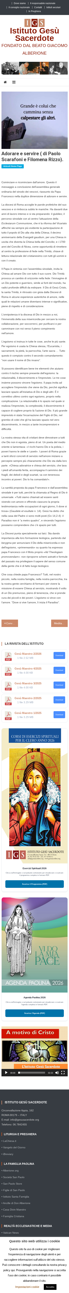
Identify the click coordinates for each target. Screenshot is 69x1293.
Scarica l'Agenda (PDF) (34, 1013)
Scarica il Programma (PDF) (34, 884)
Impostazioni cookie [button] (27, 1286)
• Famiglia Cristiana (12, 1216)
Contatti (38, 7)
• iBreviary (7, 1154)
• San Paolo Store (11, 1183)
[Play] (6, 1073)
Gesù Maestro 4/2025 (28, 668)
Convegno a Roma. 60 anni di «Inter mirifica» (12, 623)
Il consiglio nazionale (19, 7)
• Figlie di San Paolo (13, 1190)
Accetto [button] (50, 1287)
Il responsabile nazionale (42, 3)
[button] (34, 1051)
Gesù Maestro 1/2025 (28, 712)
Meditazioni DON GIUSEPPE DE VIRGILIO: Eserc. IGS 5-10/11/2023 (61, 623)
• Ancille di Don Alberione (15, 1203)
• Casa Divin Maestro (13, 1209)
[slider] (31, 1073)
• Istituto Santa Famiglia (15, 1196)
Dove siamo (20, 3)
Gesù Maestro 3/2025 (28, 683)
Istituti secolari (53, 7)
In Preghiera (35, 11)
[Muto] (57, 1073)
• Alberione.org (10, 1170)
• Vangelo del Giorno (13, 1147)
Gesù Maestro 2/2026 (28, 653)
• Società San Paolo (12, 1177)
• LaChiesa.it (8, 1140)
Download (59, 655)
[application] (34, 1051)
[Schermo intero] (63, 1073)
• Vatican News (10, 1232)
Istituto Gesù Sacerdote (34, 34)
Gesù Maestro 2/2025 (28, 698)
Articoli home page (12, 166)
